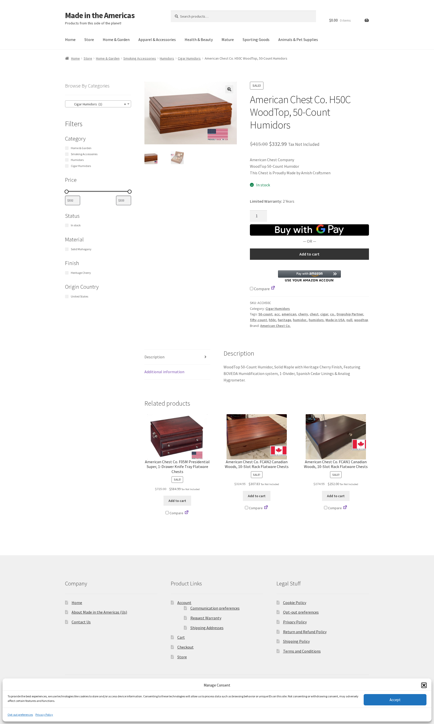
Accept (395, 699)
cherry (303, 314)
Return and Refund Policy (305, 631)
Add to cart (309, 254)
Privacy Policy (44, 714)
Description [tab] (154, 356)
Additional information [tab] (164, 371)
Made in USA (335, 320)
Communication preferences (215, 608)
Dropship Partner (350, 314)
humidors (316, 320)
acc (277, 314)
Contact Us (81, 621)
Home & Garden (116, 39)
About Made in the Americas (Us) (99, 612)
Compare (261, 288)
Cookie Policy (294, 602)
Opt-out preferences (20, 714)
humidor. (300, 320)
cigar (324, 314)
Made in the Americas (100, 15)
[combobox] (98, 103)
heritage (284, 320)
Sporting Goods (256, 39)
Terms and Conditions (302, 651)
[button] (423, 685)
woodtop (361, 320)
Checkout (185, 647)
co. (332, 314)
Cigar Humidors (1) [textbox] (96, 104)
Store (89, 39)
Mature (228, 39)
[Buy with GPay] (309, 230)
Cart (181, 637)
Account (184, 602)
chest (314, 314)
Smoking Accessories (139, 58)
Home (70, 39)
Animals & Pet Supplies (298, 39)
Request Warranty (205, 617)
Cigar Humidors (189, 58)
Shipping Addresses (207, 627)
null (349, 320)
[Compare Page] (273, 288)
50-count (265, 314)
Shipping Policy (296, 641)
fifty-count (258, 320)
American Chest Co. (275, 325)
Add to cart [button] (177, 500)
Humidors (167, 58)
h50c (272, 320)
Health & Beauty (199, 39)
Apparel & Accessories (157, 39)
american (289, 314)
